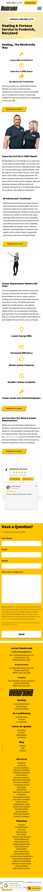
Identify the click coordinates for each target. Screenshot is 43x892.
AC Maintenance (22, 717)
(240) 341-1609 (24, 660)
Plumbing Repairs (21, 827)
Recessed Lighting (21, 809)
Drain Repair (21, 834)
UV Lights (21, 733)
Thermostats (21, 787)
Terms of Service (9, 625)
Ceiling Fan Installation (21, 770)
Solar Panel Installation (21, 792)
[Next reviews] (38, 497)
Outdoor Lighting (22, 802)
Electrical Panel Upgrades (21, 780)
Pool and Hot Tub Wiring (21, 807)
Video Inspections (21, 866)
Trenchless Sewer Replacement (21, 856)
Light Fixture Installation (21, 799)
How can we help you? (13, 571)
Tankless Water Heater (21, 854)
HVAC (23, 748)
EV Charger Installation (21, 782)
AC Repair (21, 719)
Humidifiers (21, 737)
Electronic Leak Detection (21, 837)
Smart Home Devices (21, 785)
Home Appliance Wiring (21, 797)
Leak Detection (21, 849)
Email (5, 549)
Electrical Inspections (21, 777)
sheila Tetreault (15, 486)
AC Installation (21, 722)
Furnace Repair (21, 706)
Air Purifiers (21, 730)
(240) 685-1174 (14, 2)
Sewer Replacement (21, 851)
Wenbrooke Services (13, 8)
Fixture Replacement (21, 839)
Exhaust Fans (21, 790)
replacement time (12, 437)
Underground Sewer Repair (21, 863)
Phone (5, 560)
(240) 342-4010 (24, 686)
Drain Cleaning (21, 832)
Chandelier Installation (21, 773)
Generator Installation (22, 816)
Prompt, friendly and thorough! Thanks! (19, 494)
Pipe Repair (21, 829)
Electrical (23, 746)
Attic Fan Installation (21, 768)
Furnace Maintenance (22, 704)
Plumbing (22, 751)
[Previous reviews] (4, 497)
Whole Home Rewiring (22, 814)
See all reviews (15, 479)
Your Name (7, 538)
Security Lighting (22, 811)
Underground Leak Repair (21, 859)
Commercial (21, 765)
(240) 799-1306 (24, 673)
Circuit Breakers (21, 775)
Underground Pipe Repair (21, 861)
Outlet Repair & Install (21, 804)
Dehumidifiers (21, 735)
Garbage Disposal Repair (21, 844)
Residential (22, 763)
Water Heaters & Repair (21, 868)
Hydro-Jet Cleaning (21, 846)
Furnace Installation (21, 709)
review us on (27, 479)
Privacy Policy (36, 623)
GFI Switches (21, 794)
